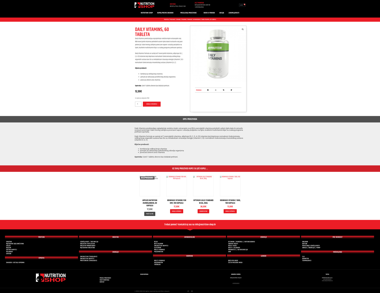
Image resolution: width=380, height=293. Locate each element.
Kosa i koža (232, 246)
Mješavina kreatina (87, 248)
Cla (303, 257)
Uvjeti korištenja (104, 280)
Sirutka (9, 242)
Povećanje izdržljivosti (311, 246)
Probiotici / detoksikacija (238, 250)
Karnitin (305, 259)
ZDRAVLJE (263, 237)
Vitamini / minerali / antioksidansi (191, 19)
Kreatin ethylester (87, 244)
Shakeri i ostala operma (15, 263)
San (229, 252)
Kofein (304, 244)
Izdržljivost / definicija (89, 242)
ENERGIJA (115, 252)
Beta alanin (158, 244)
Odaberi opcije (203, 211)
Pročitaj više (149, 214)
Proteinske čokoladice (88, 261)
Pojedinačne (158, 252)
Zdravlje (178, 19)
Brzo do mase (233, 261)
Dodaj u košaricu (151, 104)
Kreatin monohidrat (88, 246)
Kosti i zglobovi (234, 248)
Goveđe (8, 254)
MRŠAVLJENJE (337, 252)
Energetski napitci (87, 259)
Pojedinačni (158, 263)
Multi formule (159, 250)
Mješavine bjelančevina (15, 244)
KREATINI (115, 237)
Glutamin (157, 248)
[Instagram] (192, 291)
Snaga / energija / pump (311, 248)
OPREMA (41, 258)
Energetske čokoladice (88, 257)
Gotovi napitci (11, 250)
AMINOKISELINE (189, 237)
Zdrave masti (233, 244)
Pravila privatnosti (105, 278)
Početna (166, 19)
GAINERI (263, 256)
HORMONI (189, 256)
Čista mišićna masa (235, 263)
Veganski (9, 252)
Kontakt (102, 282)
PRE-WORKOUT (337, 237)
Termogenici (306, 261)
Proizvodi (172, 19)
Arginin (305, 242)
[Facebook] (188, 291)
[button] (222, 5)
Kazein (8, 248)
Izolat (8, 246)
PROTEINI (41, 237)
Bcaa (156, 242)
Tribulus (157, 265)
